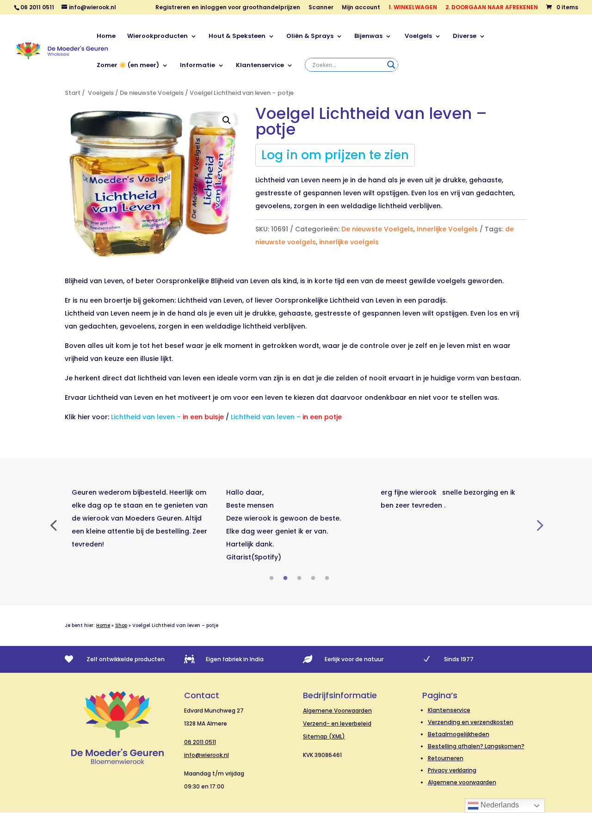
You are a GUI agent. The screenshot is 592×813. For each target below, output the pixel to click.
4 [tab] (313, 578)
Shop (121, 625)
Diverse (464, 36)
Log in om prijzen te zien (335, 155)
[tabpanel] (142, 518)
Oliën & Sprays (309, 36)
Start (72, 92)
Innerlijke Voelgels (447, 229)
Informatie (197, 65)
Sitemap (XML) (324, 736)
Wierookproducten (157, 36)
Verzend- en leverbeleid (337, 723)
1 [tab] (271, 578)
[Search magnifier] (391, 64)
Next (538, 524)
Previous (53, 524)
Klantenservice (260, 65)
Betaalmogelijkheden (458, 734)
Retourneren (445, 758)
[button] (226, 120)
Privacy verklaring (452, 770)
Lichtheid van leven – (167, 417)
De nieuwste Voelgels (152, 92)
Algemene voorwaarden (462, 782)
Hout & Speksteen (237, 36)
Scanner (320, 8)
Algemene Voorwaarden (337, 710)
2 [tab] (285, 578)
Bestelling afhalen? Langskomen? (476, 746)
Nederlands (499, 805)
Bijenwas (368, 36)
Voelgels (417, 36)
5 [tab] (327, 578)
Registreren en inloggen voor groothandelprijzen (227, 8)
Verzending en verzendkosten (470, 722)
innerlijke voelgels (349, 242)
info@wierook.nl (206, 755)
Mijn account (361, 8)
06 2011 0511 (200, 742)
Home (106, 36)
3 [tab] (299, 578)
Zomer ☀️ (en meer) (128, 65)
